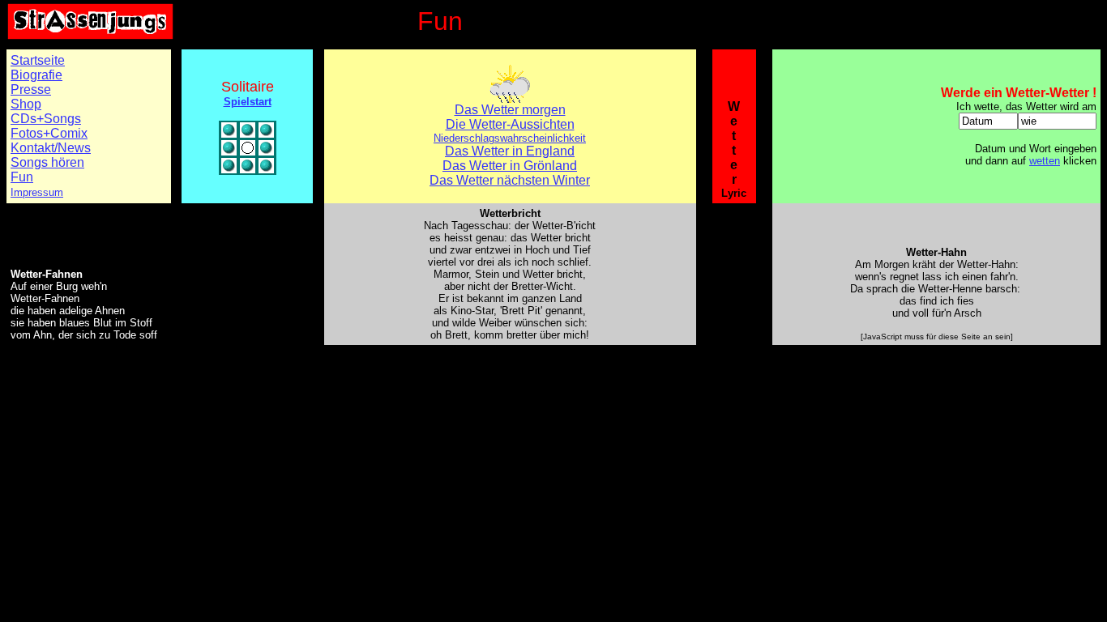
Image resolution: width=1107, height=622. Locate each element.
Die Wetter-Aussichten (510, 124)
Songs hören (47, 162)
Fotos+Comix (49, 133)
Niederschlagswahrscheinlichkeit (510, 138)
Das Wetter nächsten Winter (510, 180)
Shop (26, 104)
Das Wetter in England (510, 151)
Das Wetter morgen (510, 110)
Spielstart (247, 102)
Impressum (37, 192)
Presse (31, 89)
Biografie (36, 75)
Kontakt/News (51, 148)
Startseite (38, 60)
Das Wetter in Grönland (509, 166)
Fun (22, 177)
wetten (1044, 161)
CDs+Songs (46, 119)
